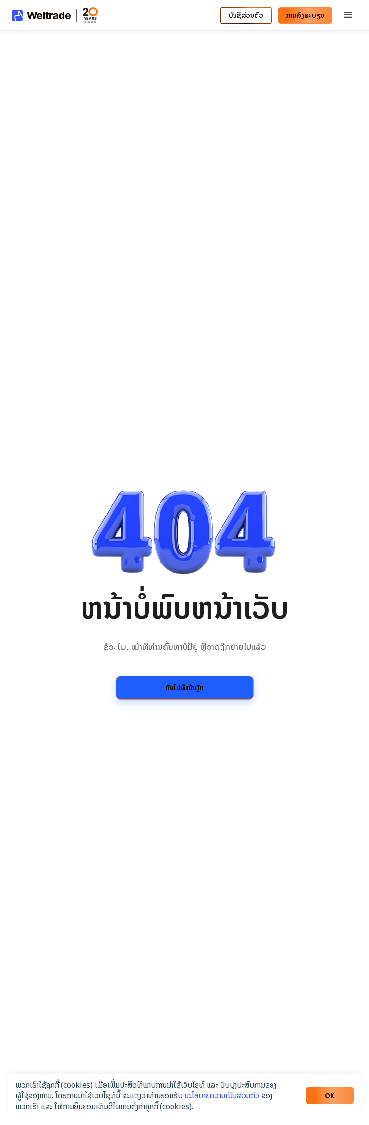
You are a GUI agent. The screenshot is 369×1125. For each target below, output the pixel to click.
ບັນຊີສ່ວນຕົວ (246, 15)
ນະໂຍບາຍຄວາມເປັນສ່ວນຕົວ (221, 1095)
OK (329, 1095)
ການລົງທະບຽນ (305, 15)
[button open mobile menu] (348, 15)
